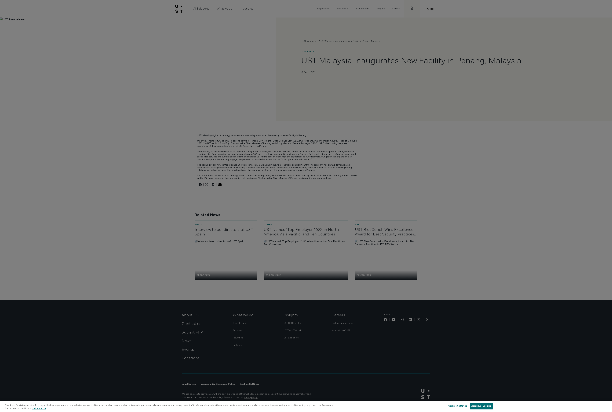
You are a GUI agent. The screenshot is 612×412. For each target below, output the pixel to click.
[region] (306, 406)
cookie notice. (39, 408)
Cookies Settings (457, 406)
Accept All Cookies (481, 406)
